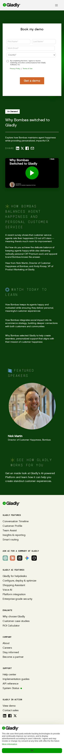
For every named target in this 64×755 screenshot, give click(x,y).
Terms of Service (32, 728)
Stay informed (11, 652)
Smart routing (11, 539)
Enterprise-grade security (17, 599)
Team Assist (10, 530)
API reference (10, 683)
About (6, 643)
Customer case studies (16, 621)
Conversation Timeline (15, 521)
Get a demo (32, 81)
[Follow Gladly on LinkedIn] (5, 716)
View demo (9, 706)
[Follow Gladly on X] (15, 716)
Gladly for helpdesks (15, 576)
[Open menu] (56, 5)
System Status (11, 688)
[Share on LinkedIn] (17, 148)
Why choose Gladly (14, 616)
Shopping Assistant (14, 585)
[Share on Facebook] (27, 148)
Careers (7, 648)
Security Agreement (32, 742)
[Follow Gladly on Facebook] (10, 716)
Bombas (16, 257)
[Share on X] (22, 148)
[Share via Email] (32, 148)
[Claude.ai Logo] (12, 558)
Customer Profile (12, 526)
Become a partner (13, 657)
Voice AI (7, 590)
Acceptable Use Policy (32, 737)
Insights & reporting (14, 535)
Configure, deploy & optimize (19, 580)
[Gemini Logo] (27, 558)
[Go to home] (10, 5)
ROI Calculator (11, 625)
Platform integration (14, 594)
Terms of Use (27, 68)
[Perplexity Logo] (19, 558)
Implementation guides (16, 679)
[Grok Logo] (34, 558)
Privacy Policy (15, 68)
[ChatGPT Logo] (5, 558)
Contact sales (11, 710)
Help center (9, 674)
